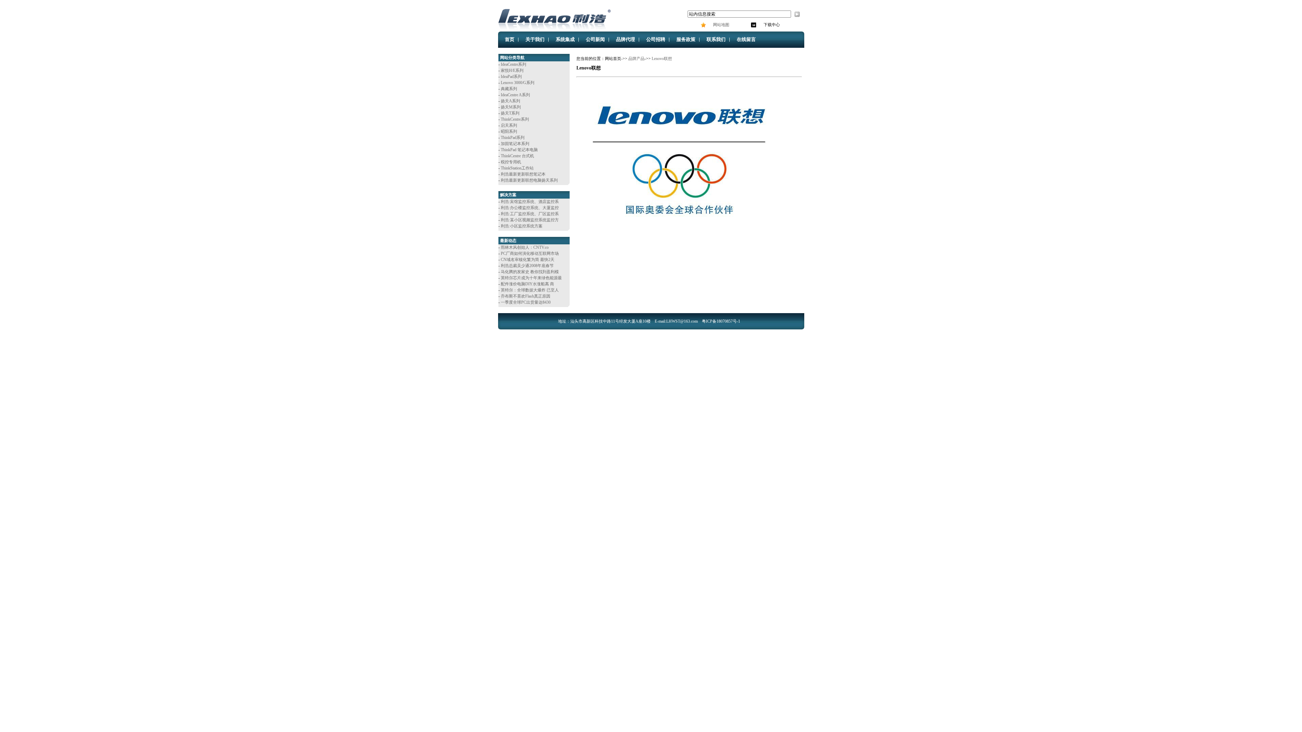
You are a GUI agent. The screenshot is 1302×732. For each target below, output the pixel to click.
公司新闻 (595, 39)
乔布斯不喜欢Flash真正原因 (525, 296)
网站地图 (720, 24)
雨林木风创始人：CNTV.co (525, 247)
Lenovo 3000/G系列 (517, 82)
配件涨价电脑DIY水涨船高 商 (527, 284)
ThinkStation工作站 (517, 168)
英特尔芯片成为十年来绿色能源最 (531, 278)
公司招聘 (655, 39)
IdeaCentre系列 (513, 64)
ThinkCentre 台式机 (517, 156)
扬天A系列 (510, 101)
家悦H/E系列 (512, 70)
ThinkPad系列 (513, 137)
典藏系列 (509, 88)
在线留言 (746, 39)
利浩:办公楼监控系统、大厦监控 (530, 207)
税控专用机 (511, 162)
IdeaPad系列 (511, 76)
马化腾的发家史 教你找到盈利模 (530, 271)
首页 (509, 39)
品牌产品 (636, 58)
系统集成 (565, 39)
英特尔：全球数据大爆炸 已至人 (530, 290)
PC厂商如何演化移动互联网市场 (530, 253)
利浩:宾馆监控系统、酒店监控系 (530, 201)
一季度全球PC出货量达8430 (526, 302)
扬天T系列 (510, 113)
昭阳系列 (509, 131)
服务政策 (685, 39)
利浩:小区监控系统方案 (521, 226)
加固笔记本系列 (515, 143)
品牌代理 (625, 39)
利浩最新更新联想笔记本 (523, 174)
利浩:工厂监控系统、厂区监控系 (530, 213)
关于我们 (535, 39)
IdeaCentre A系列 (515, 95)
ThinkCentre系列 (515, 119)
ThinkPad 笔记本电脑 (519, 149)
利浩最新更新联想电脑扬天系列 (529, 180)
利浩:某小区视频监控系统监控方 (530, 220)
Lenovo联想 (662, 58)
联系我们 (716, 39)
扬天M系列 (511, 107)
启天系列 (509, 125)
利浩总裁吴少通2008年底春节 (527, 265)
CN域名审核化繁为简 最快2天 (527, 259)
